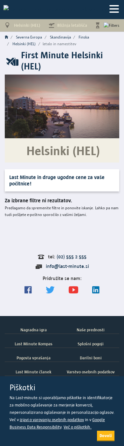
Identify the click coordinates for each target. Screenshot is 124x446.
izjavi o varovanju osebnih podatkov (52, 419)
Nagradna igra (33, 329)
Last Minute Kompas (33, 343)
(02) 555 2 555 (71, 256)
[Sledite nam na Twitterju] (50, 290)
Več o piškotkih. (78, 427)
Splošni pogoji (91, 343)
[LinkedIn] (96, 290)
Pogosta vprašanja (34, 357)
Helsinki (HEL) (24, 44)
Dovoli (106, 435)
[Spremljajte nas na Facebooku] (28, 290)
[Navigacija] (114, 9)
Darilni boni (91, 357)
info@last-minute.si (67, 266)
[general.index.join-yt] (73, 290)
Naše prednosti (91, 329)
